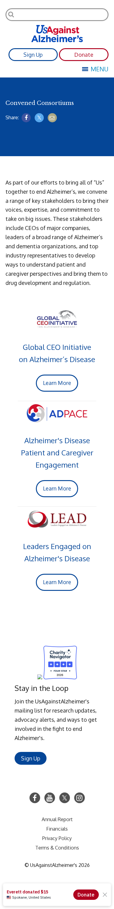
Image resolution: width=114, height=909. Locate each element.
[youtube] (49, 797)
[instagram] (79, 797)
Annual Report (57, 819)
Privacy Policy (57, 838)
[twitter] (39, 117)
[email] (52, 117)
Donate (83, 54)
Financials (57, 829)
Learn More (57, 382)
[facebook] (26, 117)
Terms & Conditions (57, 848)
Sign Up (33, 54)
